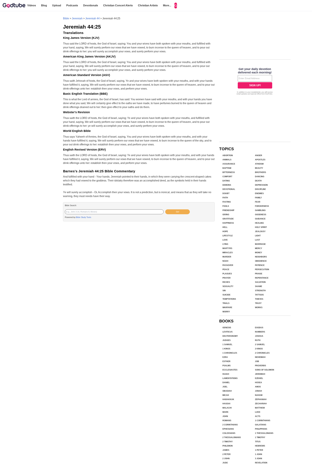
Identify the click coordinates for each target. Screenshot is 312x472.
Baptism (226, 168)
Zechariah (261, 403)
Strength (260, 290)
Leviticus (227, 332)
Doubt (225, 193)
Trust (258, 303)
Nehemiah (260, 357)
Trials (225, 303)
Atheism (259, 164)
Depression (261, 185)
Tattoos (259, 295)
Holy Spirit (261, 227)
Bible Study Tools (83, 217)
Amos (258, 387)
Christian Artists (148, 5)
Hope (225, 231)
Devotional (228, 189)
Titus (257, 441)
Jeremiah (77, 18)
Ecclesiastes (229, 370)
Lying (225, 244)
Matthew (260, 408)
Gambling (260, 210)
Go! (177, 212)
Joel (225, 387)
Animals (226, 160)
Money (258, 252)
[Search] (175, 5)
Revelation (261, 463)
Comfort (227, 176)
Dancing (259, 176)
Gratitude (228, 219)
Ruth (257, 340)
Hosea (258, 382)
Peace (225, 269)
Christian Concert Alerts (118, 5)
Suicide (226, 295)
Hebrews (260, 446)
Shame (258, 286)
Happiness (228, 223)
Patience (260, 265)
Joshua (259, 336)
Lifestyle (227, 236)
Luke (257, 412)
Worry (226, 312)
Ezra (225, 357)
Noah (225, 261)
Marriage (260, 244)
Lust (257, 240)
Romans (226, 420)
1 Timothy (260, 437)
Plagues (227, 274)
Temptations (229, 299)
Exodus (259, 327)
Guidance (260, 219)
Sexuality (227, 286)
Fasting (226, 202)
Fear (257, 202)
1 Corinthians (262, 420)
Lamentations (230, 378)
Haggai (226, 403)
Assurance (228, 164)
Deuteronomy (230, 336)
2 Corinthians (230, 425)
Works (258, 307)
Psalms (226, 365)
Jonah (258, 391)
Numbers (260, 332)
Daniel (226, 382)
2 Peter (226, 454)
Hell (225, 227)
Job (257, 361)
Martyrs (227, 248)
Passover (227, 265)
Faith (225, 198)
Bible (66, 18)
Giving (225, 214)
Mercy (258, 248)
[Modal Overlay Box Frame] (255, 81)
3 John (258, 458)
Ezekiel (259, 378)
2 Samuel (260, 344)
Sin (224, 290)
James (225, 450)
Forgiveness (262, 206)
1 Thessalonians (264, 433)
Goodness (260, 214)
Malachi (227, 408)
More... (167, 5)
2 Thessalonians (231, 437)
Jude (225, 463)
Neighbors (261, 257)
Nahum (258, 395)
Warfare (227, 307)
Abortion (227, 155)
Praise (258, 274)
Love (225, 240)
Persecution (262, 269)
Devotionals (90, 5)
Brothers (260, 172)
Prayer (226, 278)
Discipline (260, 189)
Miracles (227, 252)
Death (258, 181)
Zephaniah (260, 399)
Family (258, 198)
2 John (226, 458)
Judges (226, 340)
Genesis (226, 327)
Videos (31, 5)
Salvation (260, 282)
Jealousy (260, 231)
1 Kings (226, 349)
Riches (226, 282)
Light (258, 236)
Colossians (228, 433)
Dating (226, 181)
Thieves (259, 299)
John (225, 416)
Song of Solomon (264, 370)
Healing (259, 223)
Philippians (261, 429)
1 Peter (259, 450)
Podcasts (72, 5)
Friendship (228, 210)
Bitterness (228, 172)
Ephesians (228, 429)
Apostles (260, 160)
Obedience (261, 261)
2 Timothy (227, 441)
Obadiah (227, 391)
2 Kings (259, 349)
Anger (258, 155)
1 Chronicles (229, 353)
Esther (226, 361)
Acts (257, 416)
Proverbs (260, 365)
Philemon (227, 446)
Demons (226, 185)
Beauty (259, 168)
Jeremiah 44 (92, 18)
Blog (44, 5)
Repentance (261, 278)
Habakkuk (228, 399)
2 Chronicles (262, 353)
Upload (56, 5)
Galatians (260, 425)
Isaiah (225, 374)
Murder (226, 257)
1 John (258, 454)
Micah (225, 395)
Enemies (259, 193)
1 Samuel (227, 344)
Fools (225, 206)
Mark (225, 412)
